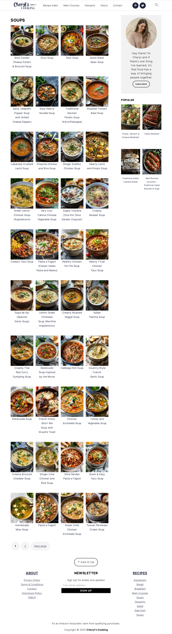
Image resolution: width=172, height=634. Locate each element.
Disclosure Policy (32, 593)
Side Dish (140, 610)
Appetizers (140, 580)
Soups (140, 597)
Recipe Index (50, 5)
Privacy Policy (32, 580)
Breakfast (140, 588)
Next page (40, 546)
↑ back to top (86, 562)
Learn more (141, 84)
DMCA (32, 597)
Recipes (140, 573)
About (104, 5)
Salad (140, 606)
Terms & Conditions (32, 584)
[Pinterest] (135, 5)
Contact (117, 5)
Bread (140, 584)
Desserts (90, 5)
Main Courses (71, 5)
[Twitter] (143, 5)
